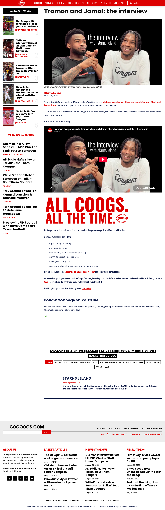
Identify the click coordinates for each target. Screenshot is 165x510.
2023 (95, 362)
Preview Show (9, 217)
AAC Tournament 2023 (112, 362)
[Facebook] (9, 478)
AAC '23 (91, 351)
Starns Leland (52, 93)
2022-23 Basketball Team (77, 362)
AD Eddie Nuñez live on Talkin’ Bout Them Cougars (25, 115)
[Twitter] (63, 393)
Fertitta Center (134, 362)
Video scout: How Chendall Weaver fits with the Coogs (144, 472)
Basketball (108, 351)
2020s (58, 362)
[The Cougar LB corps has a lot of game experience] (8, 25)
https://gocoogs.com (71, 383)
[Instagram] (15, 478)
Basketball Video (102, 356)
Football (7, 202)
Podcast (21, 123)
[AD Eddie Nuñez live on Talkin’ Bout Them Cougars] (8, 116)
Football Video (24, 101)
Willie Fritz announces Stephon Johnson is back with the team (26, 92)
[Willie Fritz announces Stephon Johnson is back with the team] (8, 93)
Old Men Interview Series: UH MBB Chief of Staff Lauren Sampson (26, 46)
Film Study (22, 77)
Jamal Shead (153, 362)
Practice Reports (26, 30)
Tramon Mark (103, 367)
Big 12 (5, 233)
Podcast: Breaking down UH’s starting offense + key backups (143, 486)
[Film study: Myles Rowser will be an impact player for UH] (8, 71)
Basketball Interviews (22, 55)
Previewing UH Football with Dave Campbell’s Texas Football (20, 226)
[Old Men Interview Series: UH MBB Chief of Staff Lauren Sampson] (8, 48)
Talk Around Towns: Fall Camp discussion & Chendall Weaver (20, 194)
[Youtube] (32, 478)
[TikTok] (20, 478)
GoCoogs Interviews (67, 351)
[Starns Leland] (55, 385)
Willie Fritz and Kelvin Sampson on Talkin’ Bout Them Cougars (18, 178)
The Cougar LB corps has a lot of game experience (26, 23)
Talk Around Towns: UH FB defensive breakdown (20, 210)
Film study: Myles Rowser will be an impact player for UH (26, 69)
